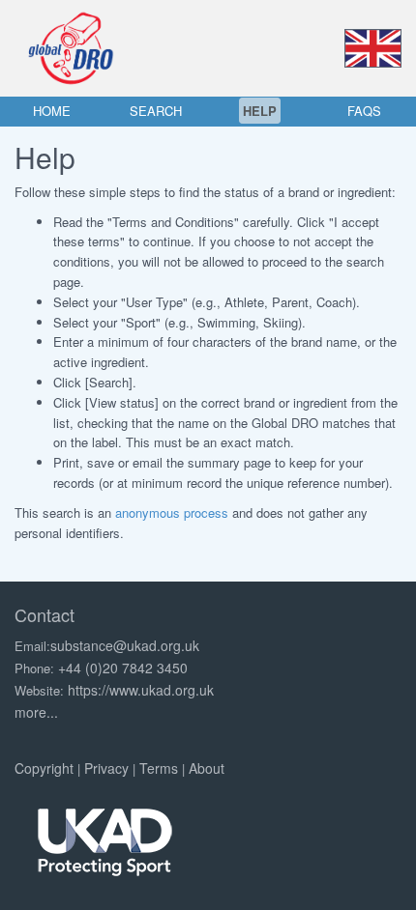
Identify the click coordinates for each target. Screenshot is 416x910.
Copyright (44, 768)
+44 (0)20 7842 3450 (123, 667)
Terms (158, 768)
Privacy (106, 768)
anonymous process (171, 512)
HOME (52, 110)
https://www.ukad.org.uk (141, 689)
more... (36, 712)
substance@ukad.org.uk (124, 645)
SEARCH (156, 110)
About (206, 768)
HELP (260, 110)
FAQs (364, 110)
